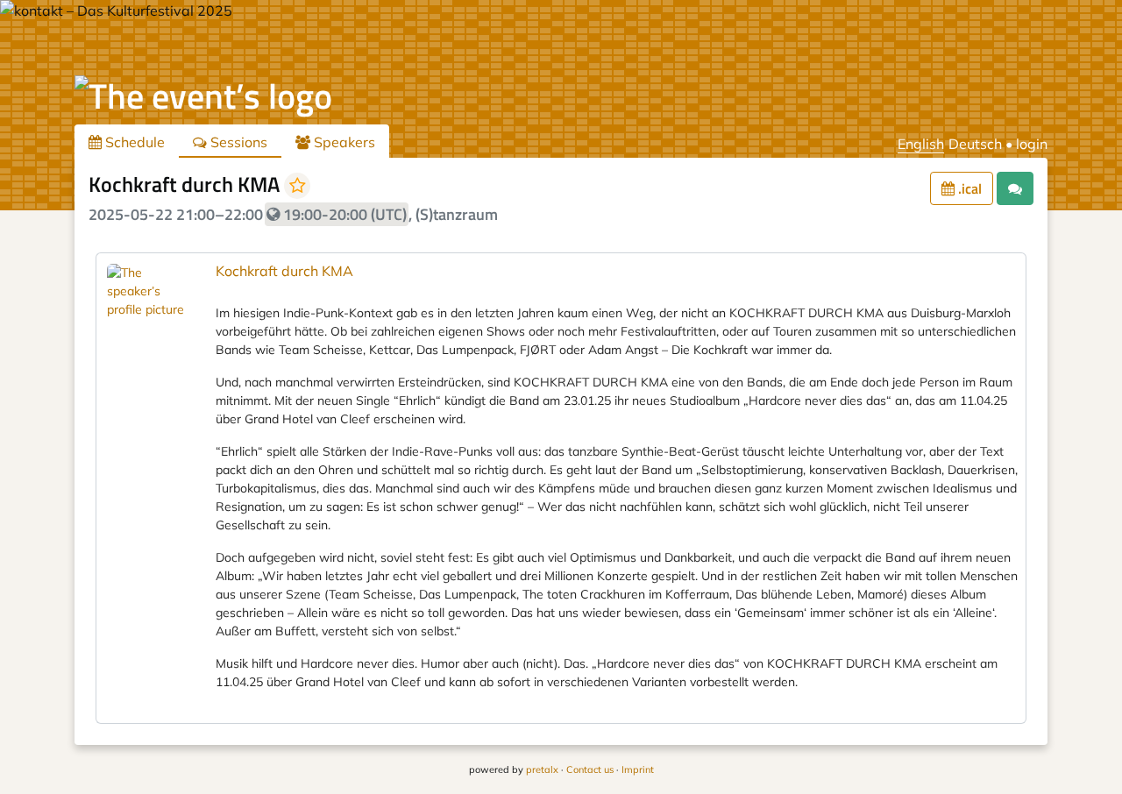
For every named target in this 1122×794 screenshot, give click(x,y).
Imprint (637, 769)
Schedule (133, 142)
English (921, 143)
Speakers (342, 142)
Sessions (237, 142)
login (1031, 143)
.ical (968, 188)
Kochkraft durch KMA (284, 271)
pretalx (542, 769)
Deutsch (975, 143)
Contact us (590, 769)
